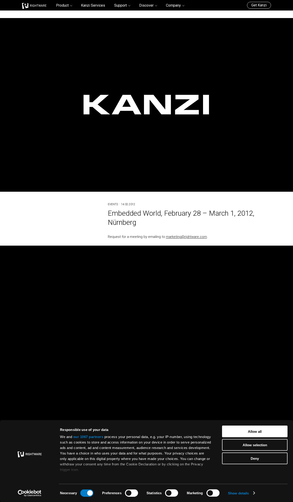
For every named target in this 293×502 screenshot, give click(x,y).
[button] (64, 5)
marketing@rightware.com (186, 237)
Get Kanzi (259, 5)
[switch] (131, 493)
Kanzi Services (93, 5)
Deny (255, 458)
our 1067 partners (88, 437)
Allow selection (255, 445)
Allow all (255, 431)
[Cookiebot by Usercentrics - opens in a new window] (30, 493)
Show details (238, 493)
